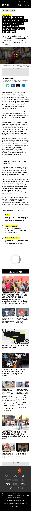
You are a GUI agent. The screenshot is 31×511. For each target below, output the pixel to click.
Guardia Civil (20, 96)
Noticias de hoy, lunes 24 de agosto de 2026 (15, 347)
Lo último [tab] (20, 210)
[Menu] (29, 5)
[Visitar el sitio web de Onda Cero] (8, 484)
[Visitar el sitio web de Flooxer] (21, 488)
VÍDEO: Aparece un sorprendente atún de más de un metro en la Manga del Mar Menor (22, 391)
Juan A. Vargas (7, 78)
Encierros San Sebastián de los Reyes (12, 1)
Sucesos (12, 10)
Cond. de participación (21, 503)
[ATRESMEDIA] (15, 471)
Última (20, 5)
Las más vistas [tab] (8, 210)
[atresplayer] (25, 5)
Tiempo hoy (25, 1)
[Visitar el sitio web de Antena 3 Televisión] (8, 476)
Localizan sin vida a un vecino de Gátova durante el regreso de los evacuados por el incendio (16, 242)
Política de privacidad (19, 500)
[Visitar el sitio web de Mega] (15, 480)
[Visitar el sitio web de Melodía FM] (23, 484)
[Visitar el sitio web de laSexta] (15, 476)
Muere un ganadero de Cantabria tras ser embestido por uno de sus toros (15, 230)
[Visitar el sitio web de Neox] (23, 476)
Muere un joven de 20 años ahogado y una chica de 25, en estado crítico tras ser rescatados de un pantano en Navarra (22, 320)
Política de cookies (9, 503)
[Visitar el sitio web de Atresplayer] (12, 488)
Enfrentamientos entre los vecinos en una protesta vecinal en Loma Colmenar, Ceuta (7, 454)
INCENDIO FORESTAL (12, 238)
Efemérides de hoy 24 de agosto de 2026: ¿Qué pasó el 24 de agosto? (22, 454)
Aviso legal (9, 500)
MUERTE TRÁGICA (11, 226)
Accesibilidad (15, 506)
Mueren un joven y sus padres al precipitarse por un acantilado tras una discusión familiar (16, 219)
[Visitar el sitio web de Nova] (8, 480)
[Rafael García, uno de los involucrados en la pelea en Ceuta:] (15, 284)
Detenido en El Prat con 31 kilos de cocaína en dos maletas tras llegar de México (14, 373)
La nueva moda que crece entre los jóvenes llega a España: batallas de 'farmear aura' (15, 435)
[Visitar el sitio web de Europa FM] (15, 484)
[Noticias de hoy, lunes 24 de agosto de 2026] (15, 336)
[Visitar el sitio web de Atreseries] (23, 480)
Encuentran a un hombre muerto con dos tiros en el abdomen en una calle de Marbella (8, 319)
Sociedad (15, 272)
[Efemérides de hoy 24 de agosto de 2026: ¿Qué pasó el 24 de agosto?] (22, 447)
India (7, 215)
